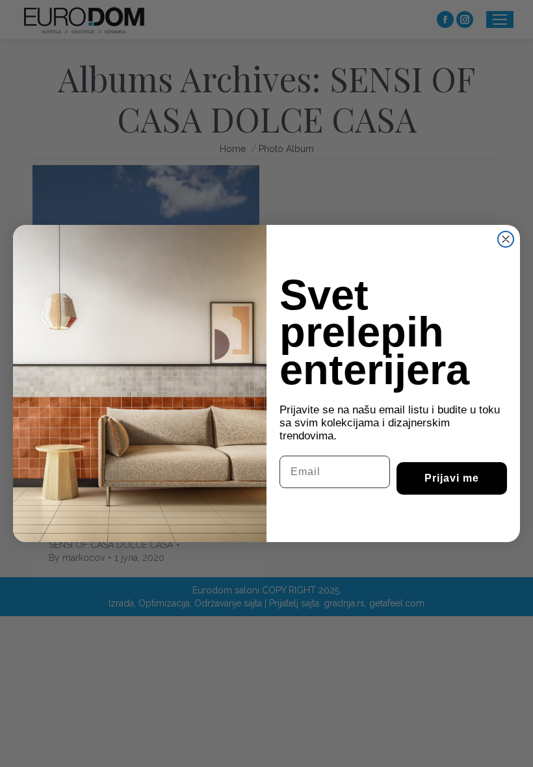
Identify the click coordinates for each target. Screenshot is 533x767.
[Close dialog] (506, 239)
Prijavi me (451, 478)
